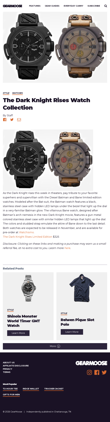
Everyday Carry (73, 6)
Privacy (7, 369)
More (53, 346)
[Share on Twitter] (12, 119)
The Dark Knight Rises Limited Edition (27, 236)
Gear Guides (52, 6)
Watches (17, 93)
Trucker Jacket (54, 388)
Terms (6, 372)
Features (35, 6)
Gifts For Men (11, 394)
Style (6, 93)
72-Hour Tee (10, 388)
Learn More (21, 334)
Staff (10, 115)
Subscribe (94, 6)
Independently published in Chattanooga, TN (48, 411)
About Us (9, 362)
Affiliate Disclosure (16, 365)
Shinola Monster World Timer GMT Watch (23, 321)
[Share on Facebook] (5, 119)
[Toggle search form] (105, 5)
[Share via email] (19, 119)
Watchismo (26, 232)
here (67, 248)
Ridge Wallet (31, 388)
